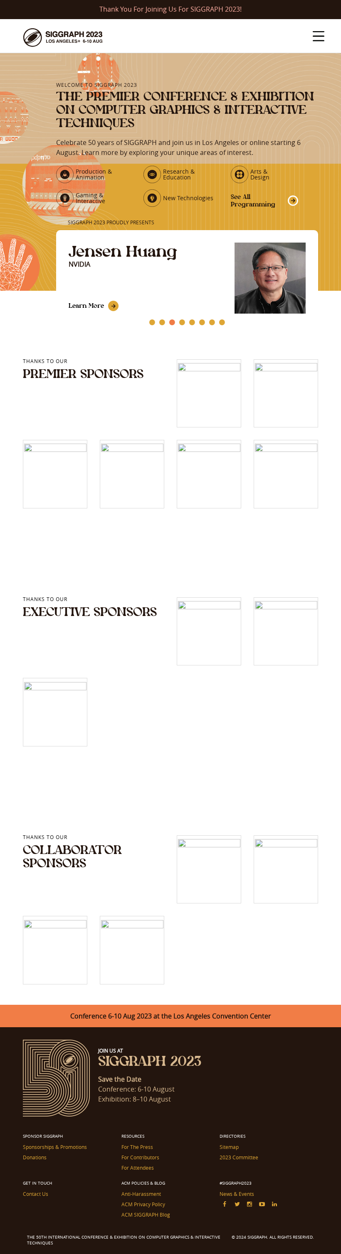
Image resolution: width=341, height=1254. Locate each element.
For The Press (137, 1147)
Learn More (86, 305)
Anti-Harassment (141, 1193)
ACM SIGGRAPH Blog (145, 1214)
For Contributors (140, 1157)
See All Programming (253, 200)
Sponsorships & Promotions (55, 1147)
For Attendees (137, 1167)
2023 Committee (239, 1157)
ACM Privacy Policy (143, 1204)
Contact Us (35, 1193)
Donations (35, 1157)
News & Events (237, 1193)
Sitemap (229, 1147)
